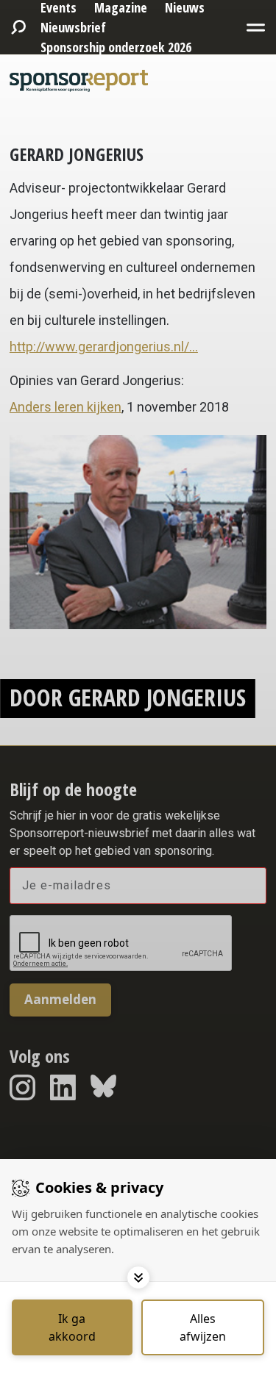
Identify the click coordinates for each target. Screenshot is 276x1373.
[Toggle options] (138, 1277)
